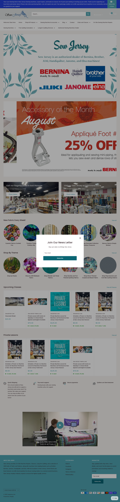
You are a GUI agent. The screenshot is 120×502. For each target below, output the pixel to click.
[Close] (80, 238)
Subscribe (60, 258)
